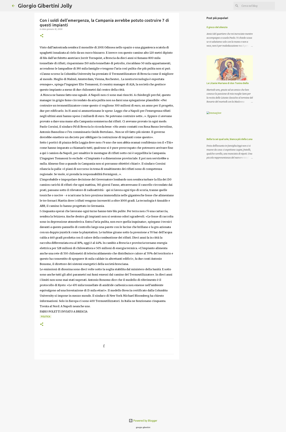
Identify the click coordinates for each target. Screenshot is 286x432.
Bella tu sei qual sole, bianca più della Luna (229, 139)
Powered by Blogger (145, 420)
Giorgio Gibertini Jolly (45, 6)
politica (45, 316)
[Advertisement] (106, 387)
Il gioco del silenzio (217, 27)
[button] (42, 36)
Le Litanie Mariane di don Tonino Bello (228, 83)
